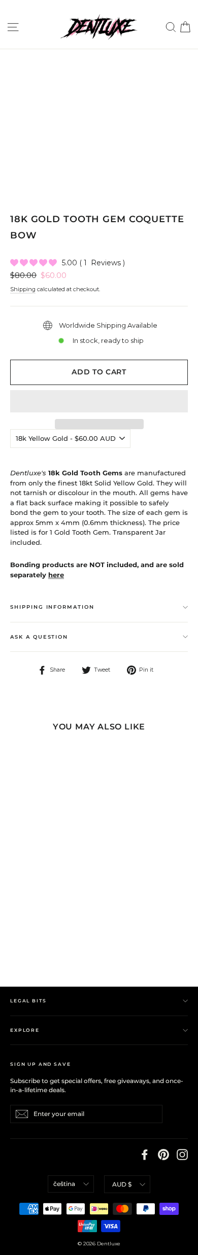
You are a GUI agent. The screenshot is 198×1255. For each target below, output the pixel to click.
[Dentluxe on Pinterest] (163, 1154)
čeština (64, 1184)
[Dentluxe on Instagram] (182, 1154)
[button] (99, 401)
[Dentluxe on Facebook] (144, 1154)
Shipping (23, 289)
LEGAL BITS (28, 1000)
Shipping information (52, 607)
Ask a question (39, 637)
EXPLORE (25, 1030)
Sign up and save (40, 1064)
